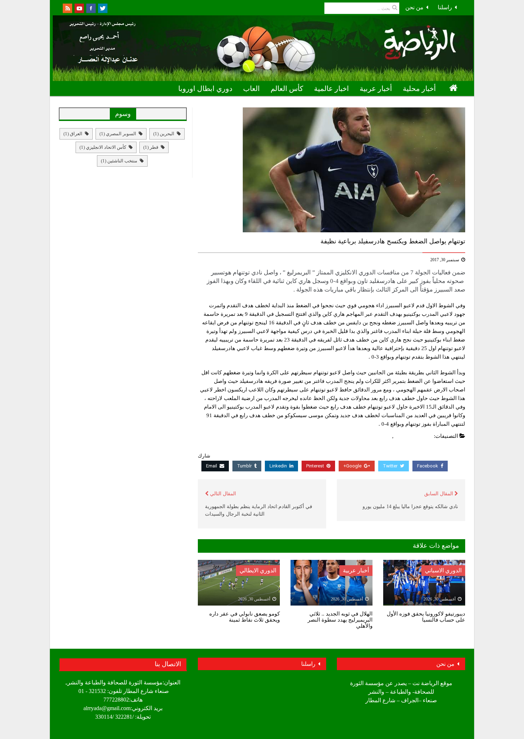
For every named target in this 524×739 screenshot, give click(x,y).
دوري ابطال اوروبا (205, 88)
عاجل (384, 436)
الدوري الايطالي (258, 570)
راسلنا (445, 7)
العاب (251, 88)
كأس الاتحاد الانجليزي (102, 147)
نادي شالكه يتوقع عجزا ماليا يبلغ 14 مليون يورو (410, 506)
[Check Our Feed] (67, 8)
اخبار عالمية (331, 88)
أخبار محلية (419, 88)
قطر (150, 147)
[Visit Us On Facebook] (91, 8)
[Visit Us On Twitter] (102, 8)
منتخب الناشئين (119, 160)
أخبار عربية (376, 88)
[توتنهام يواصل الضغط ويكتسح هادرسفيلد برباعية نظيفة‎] (331, 169)
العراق (72, 133)
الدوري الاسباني (443, 570)
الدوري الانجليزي (413, 436)
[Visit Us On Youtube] (79, 8)
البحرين (163, 133)
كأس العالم (287, 88)
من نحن (414, 7)
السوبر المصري (117, 133)
